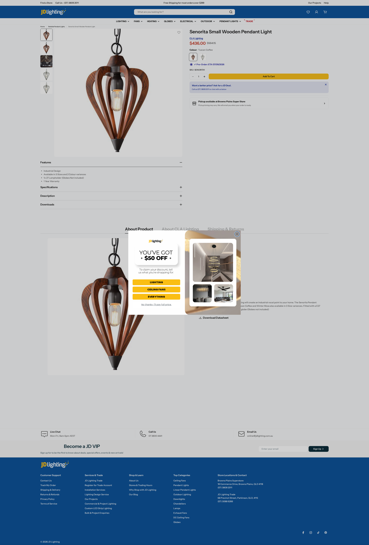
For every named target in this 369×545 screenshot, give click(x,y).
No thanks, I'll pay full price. (156, 304)
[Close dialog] (237, 234)
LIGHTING (156, 282)
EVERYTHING (156, 296)
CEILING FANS (156, 289)
